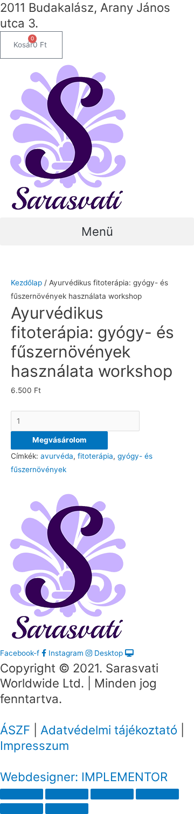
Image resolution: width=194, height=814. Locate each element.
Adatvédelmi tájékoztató (108, 729)
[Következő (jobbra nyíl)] (66, 808)
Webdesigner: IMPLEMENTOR (84, 776)
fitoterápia (95, 456)
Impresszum (34, 745)
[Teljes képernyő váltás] (112, 794)
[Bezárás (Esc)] (21, 794)
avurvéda (56, 456)
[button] (97, 231)
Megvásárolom (59, 440)
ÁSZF (15, 729)
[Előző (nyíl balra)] (21, 808)
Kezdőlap (26, 282)
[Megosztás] (66, 794)
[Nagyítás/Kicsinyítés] (157, 794)
